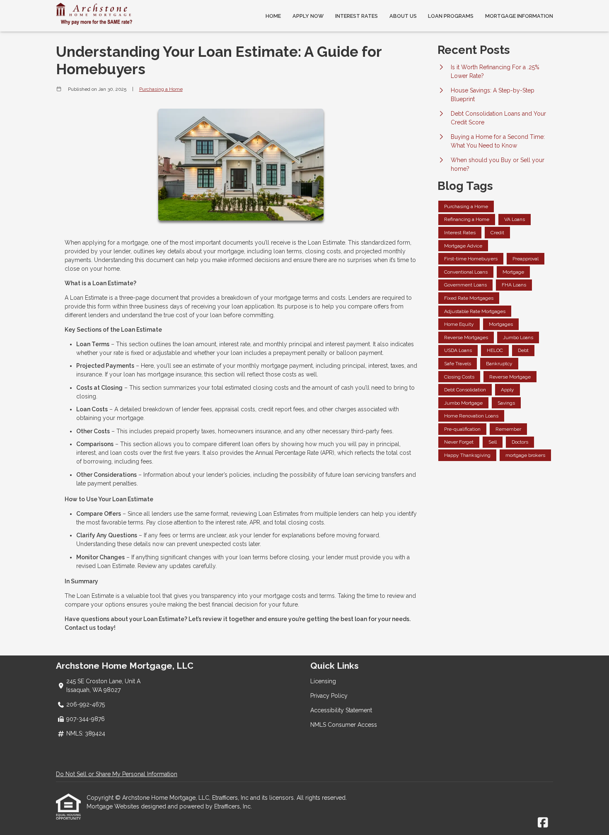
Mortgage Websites (114, 806)
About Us (403, 16)
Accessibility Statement (341, 710)
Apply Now (308, 16)
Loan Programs (451, 16)
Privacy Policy (329, 695)
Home (273, 16)
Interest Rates (356, 16)
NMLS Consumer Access (343, 724)
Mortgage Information (519, 16)
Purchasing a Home (161, 89)
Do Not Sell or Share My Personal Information (116, 774)
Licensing (323, 681)
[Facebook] (543, 823)
